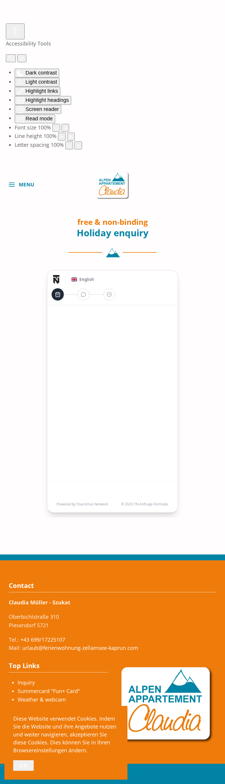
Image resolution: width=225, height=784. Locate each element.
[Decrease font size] (56, 128)
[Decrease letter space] (69, 145)
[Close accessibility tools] (21, 58)
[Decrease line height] (62, 137)
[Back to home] (112, 184)
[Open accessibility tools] (15, 31)
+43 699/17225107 (43, 639)
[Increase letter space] (78, 145)
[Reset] (11, 58)
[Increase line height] (71, 137)
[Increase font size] (65, 128)
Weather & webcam (42, 699)
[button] (21, 184)
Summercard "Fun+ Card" (49, 690)
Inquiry (26, 682)
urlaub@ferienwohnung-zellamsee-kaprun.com (80, 647)
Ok (23, 765)
